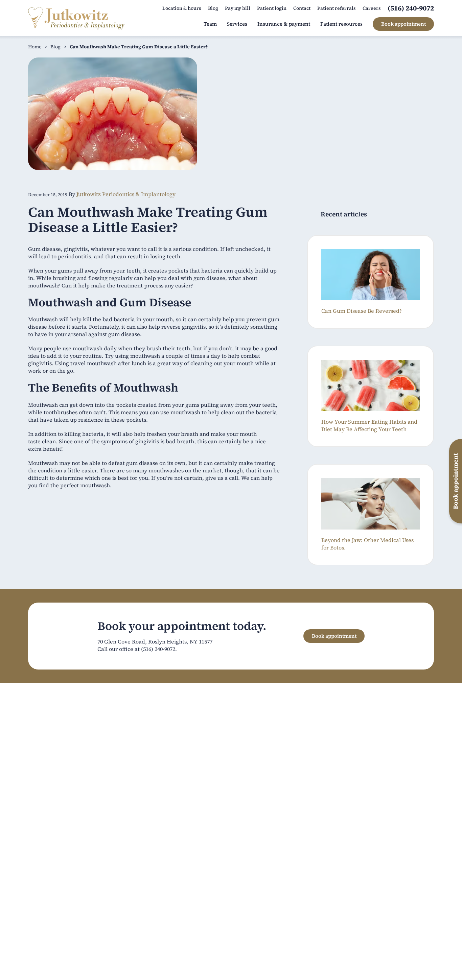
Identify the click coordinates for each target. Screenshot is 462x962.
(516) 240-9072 (158, 649)
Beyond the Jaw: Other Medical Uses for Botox (367, 543)
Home (34, 46)
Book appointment (334, 635)
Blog (55, 46)
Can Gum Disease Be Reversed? (361, 310)
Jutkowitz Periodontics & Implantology (126, 194)
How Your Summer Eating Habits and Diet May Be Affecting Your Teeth (369, 425)
